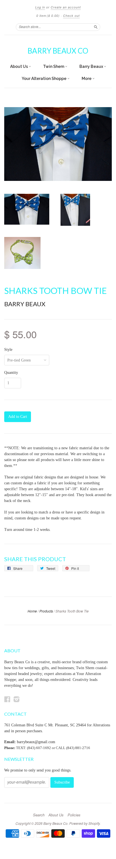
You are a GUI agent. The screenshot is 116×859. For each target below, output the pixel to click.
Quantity (11, 372)
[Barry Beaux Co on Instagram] (17, 699)
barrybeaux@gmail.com (36, 742)
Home (32, 611)
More (87, 78)
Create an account (66, 7)
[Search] (95, 27)
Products (46, 611)
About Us (19, 66)
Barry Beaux (91, 66)
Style (8, 349)
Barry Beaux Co (58, 50)
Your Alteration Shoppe (44, 78)
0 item (48, 15)
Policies (74, 815)
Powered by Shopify (84, 823)
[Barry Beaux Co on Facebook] (7, 699)
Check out (71, 15)
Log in (40, 7)
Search (38, 815)
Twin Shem (54, 66)
